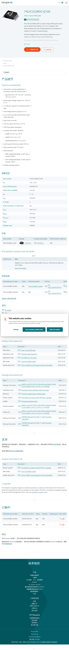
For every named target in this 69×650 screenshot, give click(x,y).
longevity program (38, 492)
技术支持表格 (56, 444)
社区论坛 (13, 451)
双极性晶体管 (34, 575)
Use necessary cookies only (34, 329)
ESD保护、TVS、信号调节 (34, 580)
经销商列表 (8, 544)
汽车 (34, 594)
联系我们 (20, 451)
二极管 (34, 577)
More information (20, 268)
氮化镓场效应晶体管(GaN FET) (34, 587)
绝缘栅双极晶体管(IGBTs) (34, 589)
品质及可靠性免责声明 (9, 298)
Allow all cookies (55, 329)
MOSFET (34, 582)
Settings (16, 329)
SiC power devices (34, 584)
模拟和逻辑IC (34, 591)
